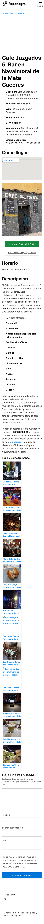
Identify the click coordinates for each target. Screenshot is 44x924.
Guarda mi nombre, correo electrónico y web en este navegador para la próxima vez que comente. (20, 862)
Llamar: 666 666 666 (22, 244)
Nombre (6, 815)
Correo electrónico (13, 828)
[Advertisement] (22, 34)
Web (4, 841)
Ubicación (15, 442)
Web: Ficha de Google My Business (22, 253)
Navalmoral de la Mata (13, 13)
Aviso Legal (9, 895)
